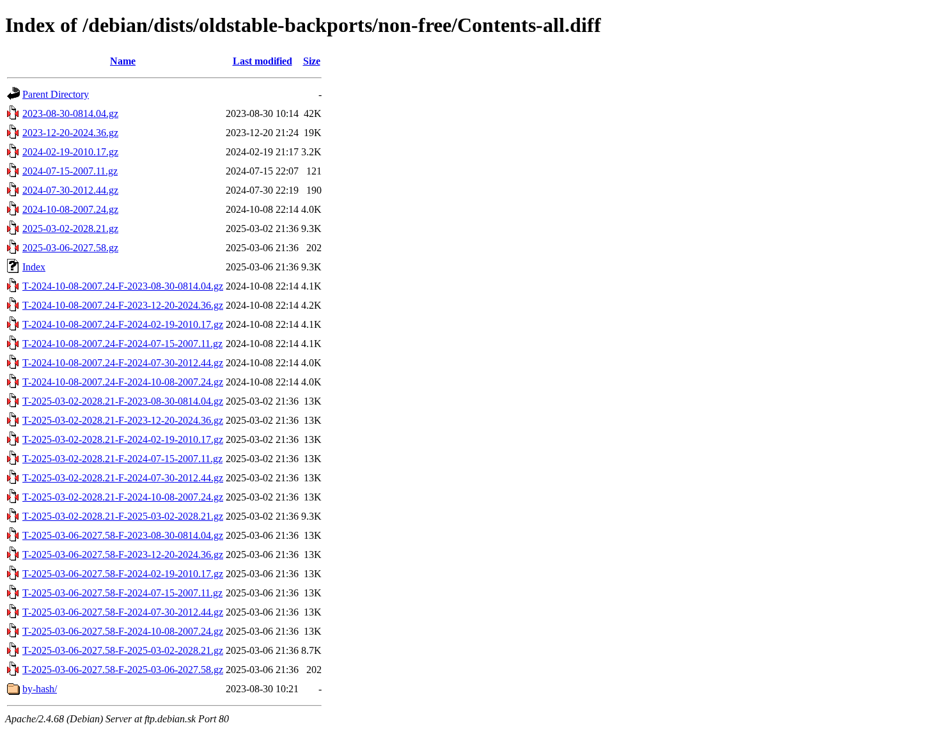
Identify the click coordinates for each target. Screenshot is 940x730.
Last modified (262, 61)
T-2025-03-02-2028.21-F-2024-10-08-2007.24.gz (122, 497)
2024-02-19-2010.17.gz (70, 151)
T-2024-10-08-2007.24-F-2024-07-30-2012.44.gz (122, 362)
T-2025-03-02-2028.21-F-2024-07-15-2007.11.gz (122, 458)
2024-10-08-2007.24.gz (70, 209)
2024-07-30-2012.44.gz (70, 190)
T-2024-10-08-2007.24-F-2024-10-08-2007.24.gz (122, 382)
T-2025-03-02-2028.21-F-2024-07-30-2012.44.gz (122, 477)
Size (311, 61)
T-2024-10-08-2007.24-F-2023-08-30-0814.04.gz (122, 286)
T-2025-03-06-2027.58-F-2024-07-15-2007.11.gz (122, 592)
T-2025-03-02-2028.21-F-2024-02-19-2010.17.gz (122, 439)
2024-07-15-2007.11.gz (70, 171)
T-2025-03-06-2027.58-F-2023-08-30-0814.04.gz (122, 535)
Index (33, 266)
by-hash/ (39, 688)
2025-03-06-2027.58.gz (70, 247)
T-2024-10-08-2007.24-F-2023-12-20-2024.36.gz (122, 305)
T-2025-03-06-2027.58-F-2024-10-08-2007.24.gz (122, 631)
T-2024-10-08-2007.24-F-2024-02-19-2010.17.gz (122, 324)
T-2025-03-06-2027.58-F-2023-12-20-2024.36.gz (122, 554)
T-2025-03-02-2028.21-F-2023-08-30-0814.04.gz (122, 401)
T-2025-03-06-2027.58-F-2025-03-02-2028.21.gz (122, 650)
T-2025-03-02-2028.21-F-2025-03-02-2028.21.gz (122, 516)
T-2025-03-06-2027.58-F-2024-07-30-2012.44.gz (122, 612)
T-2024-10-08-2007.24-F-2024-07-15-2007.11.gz (122, 343)
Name (123, 61)
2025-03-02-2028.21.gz (70, 228)
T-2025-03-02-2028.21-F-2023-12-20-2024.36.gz (122, 420)
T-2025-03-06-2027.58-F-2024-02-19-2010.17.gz (122, 573)
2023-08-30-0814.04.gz (70, 113)
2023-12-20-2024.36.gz (70, 132)
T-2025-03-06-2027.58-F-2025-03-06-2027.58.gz (122, 669)
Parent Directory (55, 94)
